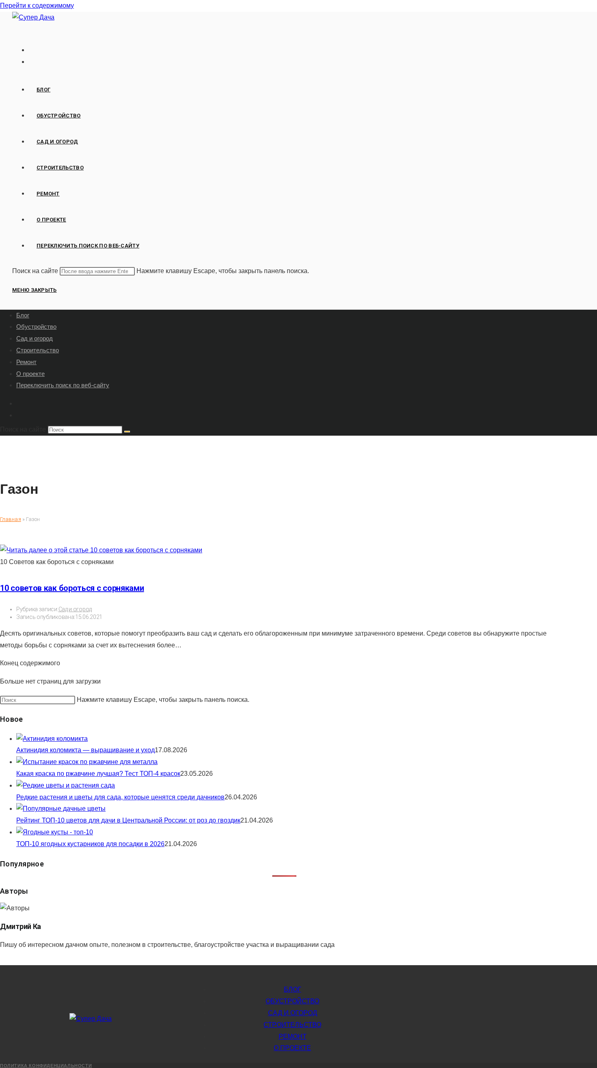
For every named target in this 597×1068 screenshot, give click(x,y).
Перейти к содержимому (37, 5)
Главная (10, 519)
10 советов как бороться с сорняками (72, 588)
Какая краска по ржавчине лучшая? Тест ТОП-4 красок (98, 773)
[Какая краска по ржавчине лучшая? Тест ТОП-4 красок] (87, 761)
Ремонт (26, 361)
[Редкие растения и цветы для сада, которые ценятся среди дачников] (65, 785)
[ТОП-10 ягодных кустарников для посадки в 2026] (54, 832)
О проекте (30, 373)
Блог (22, 315)
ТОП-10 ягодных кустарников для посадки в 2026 (90, 843)
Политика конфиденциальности (46, 1065)
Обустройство (36, 326)
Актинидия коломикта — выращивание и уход (85, 750)
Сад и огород (34, 338)
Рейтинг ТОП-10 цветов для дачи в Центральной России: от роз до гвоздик (128, 820)
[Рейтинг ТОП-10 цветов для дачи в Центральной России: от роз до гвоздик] (61, 808)
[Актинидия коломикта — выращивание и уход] (52, 738)
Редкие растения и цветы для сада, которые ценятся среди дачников (120, 797)
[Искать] (127, 431)
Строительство (37, 350)
